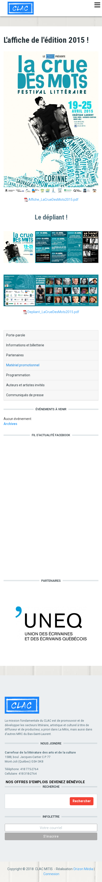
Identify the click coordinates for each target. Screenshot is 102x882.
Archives (10, 424)
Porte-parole (15, 335)
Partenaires (15, 355)
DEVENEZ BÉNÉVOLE (67, 782)
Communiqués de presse (25, 395)
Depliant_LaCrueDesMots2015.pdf (53, 312)
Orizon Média (83, 869)
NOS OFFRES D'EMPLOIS (27, 782)
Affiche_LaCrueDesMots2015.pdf (53, 199)
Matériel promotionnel (22, 365)
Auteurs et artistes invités (25, 385)
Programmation (18, 375)
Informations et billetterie (25, 345)
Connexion (51, 874)
